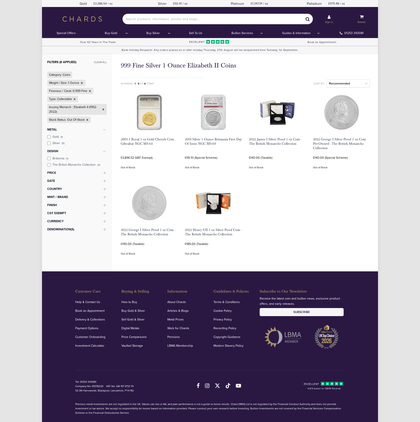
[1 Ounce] (81, 83)
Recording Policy (225, 328)
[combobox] (217, 19)
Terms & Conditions (227, 302)
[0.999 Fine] (89, 91)
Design (52, 151)
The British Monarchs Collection (76, 164)
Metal (52, 129)
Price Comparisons (134, 337)
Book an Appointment (322, 42)
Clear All (100, 62)
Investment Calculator (89, 345)
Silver (58, 143)
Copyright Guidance (227, 337)
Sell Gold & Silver (133, 319)
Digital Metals (130, 328)
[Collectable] (74, 99)
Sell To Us (195, 33)
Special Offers (66, 33)
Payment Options (86, 328)
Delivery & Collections (90, 319)
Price (51, 173)
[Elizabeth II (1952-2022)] (103, 109)
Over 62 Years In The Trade (98, 42)
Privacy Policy (223, 319)
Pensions (173, 337)
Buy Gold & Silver (133, 310)
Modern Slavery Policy (228, 345)
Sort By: (319, 83)
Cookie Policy (223, 310)
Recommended (339, 83)
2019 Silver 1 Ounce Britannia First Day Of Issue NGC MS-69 (213, 141)
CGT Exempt (56, 213)
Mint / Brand (57, 197)
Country (54, 189)
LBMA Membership (180, 345)
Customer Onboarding (90, 337)
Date (51, 181)
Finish (52, 205)
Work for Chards (178, 328)
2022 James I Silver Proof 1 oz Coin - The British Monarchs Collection (275, 141)
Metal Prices (175, 319)
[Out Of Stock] (87, 120)
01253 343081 (354, 33)
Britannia (60, 158)
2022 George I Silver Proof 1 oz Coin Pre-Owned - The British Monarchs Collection (339, 143)
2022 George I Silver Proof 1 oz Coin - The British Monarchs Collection (148, 232)
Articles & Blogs (178, 310)
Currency (55, 221)
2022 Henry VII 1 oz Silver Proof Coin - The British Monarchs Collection (213, 232)
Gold (57, 136)
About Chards (176, 302)
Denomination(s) (60, 229)
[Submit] (307, 19)
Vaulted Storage (132, 345)
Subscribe (301, 312)
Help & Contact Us (87, 302)
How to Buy (129, 302)
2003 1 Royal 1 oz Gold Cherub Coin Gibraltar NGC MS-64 (147, 141)
